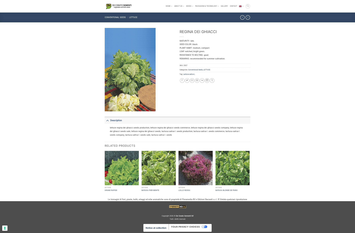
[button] (248, 6)
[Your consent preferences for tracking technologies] (4, 228)
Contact (233, 6)
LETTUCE (133, 17)
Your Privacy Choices (185, 226)
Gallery (224, 6)
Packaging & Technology (206, 6)
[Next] (249, 174)
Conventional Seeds (115, 17)
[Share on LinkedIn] (207, 80)
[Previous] (105, 174)
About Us (178, 6)
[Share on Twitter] (187, 80)
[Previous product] (248, 17)
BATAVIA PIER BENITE (150, 190)
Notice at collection (156, 227)
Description (116, 120)
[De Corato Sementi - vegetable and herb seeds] (118, 6)
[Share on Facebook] (182, 80)
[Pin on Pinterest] (197, 80)
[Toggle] (107, 120)
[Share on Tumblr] (212, 80)
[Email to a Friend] (192, 80)
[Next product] (242, 17)
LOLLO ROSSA (184, 190)
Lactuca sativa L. (189, 74)
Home (168, 6)
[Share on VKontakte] (202, 80)
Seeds (188, 6)
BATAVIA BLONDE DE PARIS (226, 190)
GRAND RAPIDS (111, 190)
